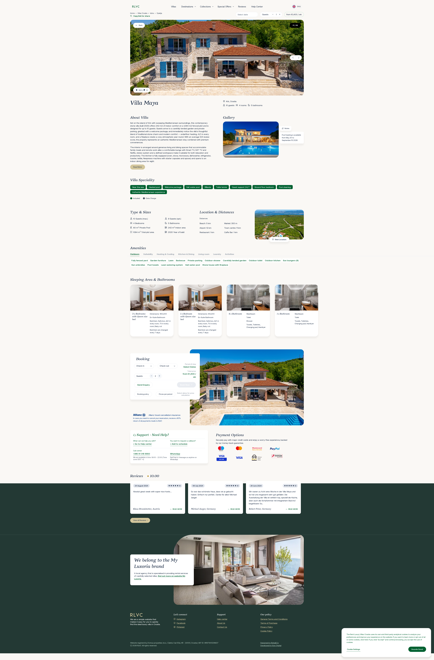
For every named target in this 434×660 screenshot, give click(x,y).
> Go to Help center (142, 444)
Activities (229, 254)
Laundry (217, 254)
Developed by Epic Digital (270, 645)
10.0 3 (143, 90)
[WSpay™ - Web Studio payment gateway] (261, 457)
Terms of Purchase (268, 623)
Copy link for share (141, 16)
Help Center (257, 6)
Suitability (148, 254)
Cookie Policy (266, 631)
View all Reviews (139, 520)
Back (140, 25)
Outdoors (134, 254)
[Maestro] (225, 448)
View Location (280, 239)
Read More (137, 167)
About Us (221, 623)
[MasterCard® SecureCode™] (261, 448)
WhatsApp (175, 453)
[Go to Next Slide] (300, 309)
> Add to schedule (178, 444)
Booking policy (143, 394)
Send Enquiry (143, 385)
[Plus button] (159, 376)
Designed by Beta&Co (269, 643)
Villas (173, 6)
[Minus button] (151, 376)
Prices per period (165, 394)
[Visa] (243, 457)
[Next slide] (299, 57)
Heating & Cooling (165, 254)
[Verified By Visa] (225, 457)
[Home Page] (136, 615)
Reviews (242, 6)
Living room (203, 254)
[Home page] (135, 7)
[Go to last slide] (293, 57)
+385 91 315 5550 (141, 453)
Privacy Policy (266, 627)
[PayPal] (279, 448)
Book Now (185, 385)
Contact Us (222, 627)
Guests (265, 14)
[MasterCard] (243, 448)
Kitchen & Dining (186, 254)
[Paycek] (279, 457)
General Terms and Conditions (274, 619)
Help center (222, 619)
